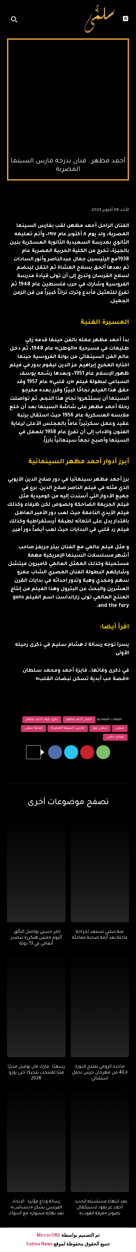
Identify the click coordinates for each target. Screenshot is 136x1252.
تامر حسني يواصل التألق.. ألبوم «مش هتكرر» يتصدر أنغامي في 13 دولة (36, 938)
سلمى (119, 728)
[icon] (71, 20)
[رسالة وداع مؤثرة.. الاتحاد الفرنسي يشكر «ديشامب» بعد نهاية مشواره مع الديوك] (36, 1139)
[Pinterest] (87, 752)
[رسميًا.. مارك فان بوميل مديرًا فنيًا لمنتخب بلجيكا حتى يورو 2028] (36, 1005)
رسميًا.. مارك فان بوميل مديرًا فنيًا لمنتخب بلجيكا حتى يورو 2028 (36, 1072)
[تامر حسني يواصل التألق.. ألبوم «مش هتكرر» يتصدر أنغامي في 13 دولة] (36, 870)
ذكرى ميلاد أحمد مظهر (42, 720)
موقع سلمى (115, 737)
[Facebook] (55, 752)
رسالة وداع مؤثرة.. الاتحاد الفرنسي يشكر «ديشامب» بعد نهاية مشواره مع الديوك (36, 1207)
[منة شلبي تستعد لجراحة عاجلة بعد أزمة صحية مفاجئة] (100, 870)
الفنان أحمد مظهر (79, 720)
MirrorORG (49, 1236)
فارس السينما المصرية (67, 728)
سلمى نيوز (100, 728)
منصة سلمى (33, 728)
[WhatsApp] (103, 752)
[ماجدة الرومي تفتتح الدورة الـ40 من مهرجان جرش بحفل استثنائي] (100, 1005)
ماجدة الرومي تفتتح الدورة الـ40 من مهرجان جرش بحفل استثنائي (100, 1072)
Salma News (39, 1244)
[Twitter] (71, 752)
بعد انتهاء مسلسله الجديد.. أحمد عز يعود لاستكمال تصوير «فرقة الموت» (100, 1207)
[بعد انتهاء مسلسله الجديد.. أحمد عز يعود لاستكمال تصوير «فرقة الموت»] (100, 1139)
